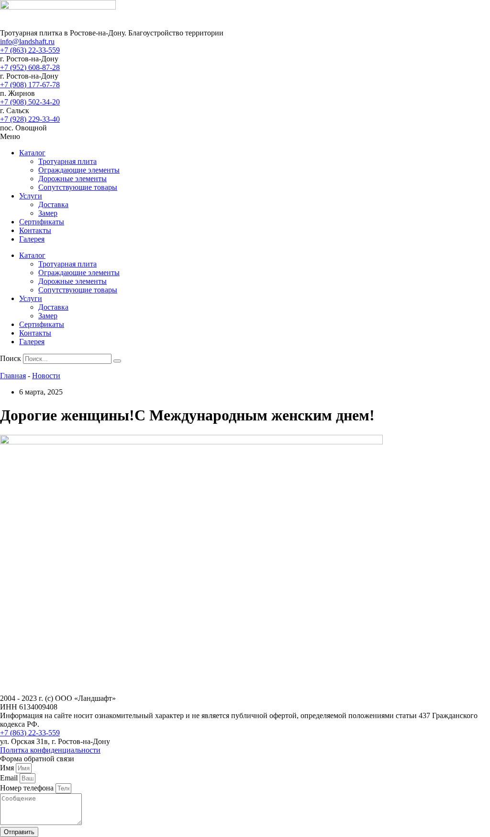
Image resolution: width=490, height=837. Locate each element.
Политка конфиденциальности (50, 750)
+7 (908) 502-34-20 (30, 102)
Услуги (30, 196)
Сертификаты (41, 222)
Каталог (32, 153)
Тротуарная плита (67, 161)
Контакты (35, 230)
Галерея (32, 239)
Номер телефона (28, 788)
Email (10, 778)
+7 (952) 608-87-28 (30, 67)
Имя (8, 768)
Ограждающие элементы (79, 170)
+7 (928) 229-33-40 (30, 119)
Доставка (53, 204)
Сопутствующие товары (77, 187)
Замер (47, 213)
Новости (46, 376)
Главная (13, 376)
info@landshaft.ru (27, 41)
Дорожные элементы (72, 178)
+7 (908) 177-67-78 (30, 85)
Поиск (10, 358)
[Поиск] (117, 361)
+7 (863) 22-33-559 (30, 50)
